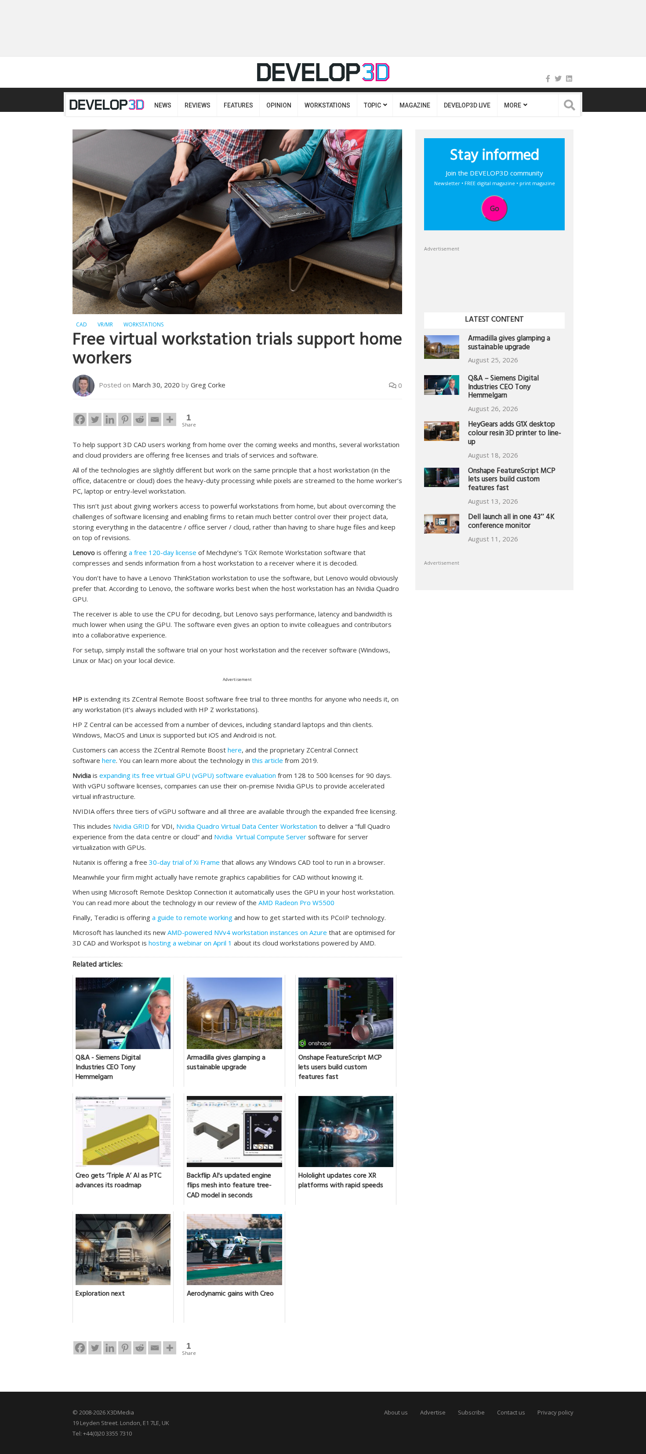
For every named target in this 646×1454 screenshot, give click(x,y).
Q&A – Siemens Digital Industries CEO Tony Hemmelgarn (503, 388)
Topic (372, 105)
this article (267, 760)
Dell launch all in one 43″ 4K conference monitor (511, 522)
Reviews (197, 105)
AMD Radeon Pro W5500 (296, 902)
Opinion (278, 105)
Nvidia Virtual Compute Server (260, 836)
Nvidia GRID (131, 826)
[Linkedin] (109, 419)
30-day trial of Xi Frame (184, 862)
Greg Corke (208, 384)
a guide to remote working (192, 917)
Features (238, 105)
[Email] (154, 419)
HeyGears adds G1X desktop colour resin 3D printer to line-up (514, 434)
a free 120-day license (162, 552)
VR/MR (105, 324)
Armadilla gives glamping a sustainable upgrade (509, 344)
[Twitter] (558, 78)
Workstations (327, 105)
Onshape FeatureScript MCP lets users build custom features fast (511, 480)
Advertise (433, 1412)
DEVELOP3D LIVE (467, 105)
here (235, 749)
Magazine (414, 105)
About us (396, 1412)
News (162, 105)
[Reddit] (139, 419)
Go (494, 208)
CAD (81, 324)
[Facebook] (548, 78)
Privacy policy (555, 1412)
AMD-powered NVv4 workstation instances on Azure (247, 932)
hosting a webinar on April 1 (190, 942)
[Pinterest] (124, 419)
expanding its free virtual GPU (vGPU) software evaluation (187, 775)
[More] (169, 419)
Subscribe (471, 1412)
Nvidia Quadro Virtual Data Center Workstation (246, 826)
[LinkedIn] (569, 78)
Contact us (511, 1412)
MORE (512, 105)
